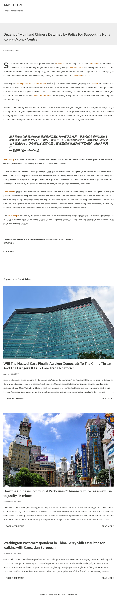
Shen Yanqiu (9, 192)
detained (60, 63)
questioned (94, 63)
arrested (94, 83)
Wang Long (8, 160)
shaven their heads (41, 95)
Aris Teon (12, 5)
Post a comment (15, 398)
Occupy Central (76, 67)
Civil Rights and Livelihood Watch (31, 83)
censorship (77, 75)
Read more (108, 398)
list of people (13, 216)
